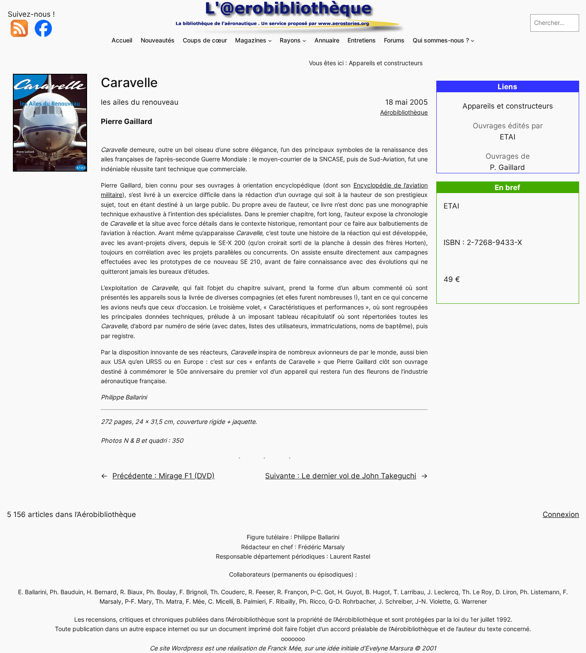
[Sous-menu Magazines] (270, 40)
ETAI (507, 137)
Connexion (561, 514)
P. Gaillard (507, 167)
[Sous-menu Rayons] (304, 40)
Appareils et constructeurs (386, 63)
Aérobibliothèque (404, 112)
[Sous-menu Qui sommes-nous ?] (472, 40)
